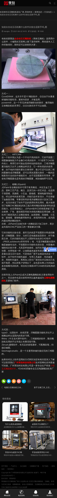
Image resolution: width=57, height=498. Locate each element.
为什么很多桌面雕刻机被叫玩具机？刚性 (21, 424)
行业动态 (48, 12)
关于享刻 (4, 466)
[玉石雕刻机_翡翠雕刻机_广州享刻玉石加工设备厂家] (9, 3)
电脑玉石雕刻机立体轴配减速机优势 (12, 387)
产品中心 (14, 466)
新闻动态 (38, 12)
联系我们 (11, 469)
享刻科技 (12, 478)
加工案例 (23, 466)
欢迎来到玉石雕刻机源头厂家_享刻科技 (16, 12)
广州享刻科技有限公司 (25, 362)
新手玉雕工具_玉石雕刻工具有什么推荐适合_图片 (44, 387)
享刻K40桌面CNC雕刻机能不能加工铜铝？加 (23, 452)
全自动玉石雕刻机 (22, 38)
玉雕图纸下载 (34, 466)
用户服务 (45, 466)
